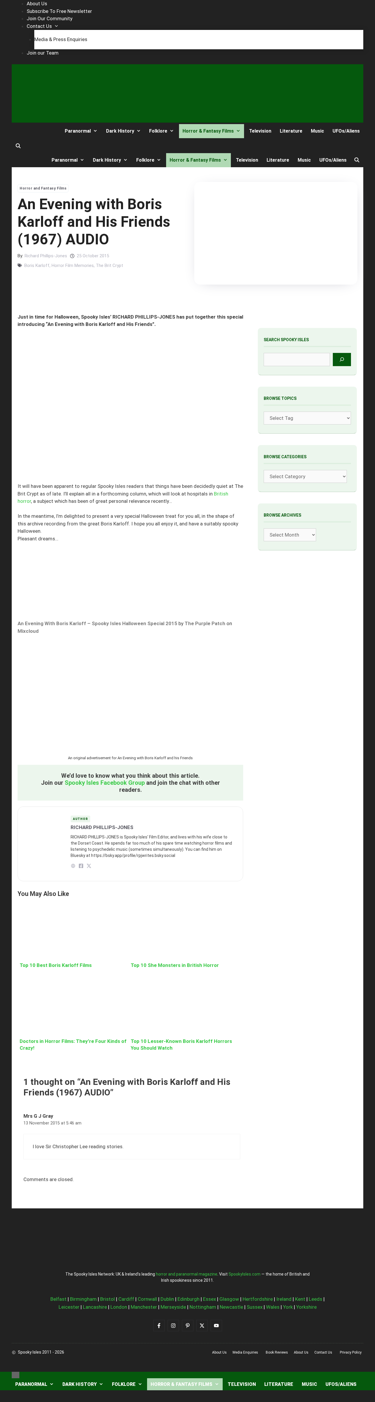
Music (317, 131)
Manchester (144, 1307)
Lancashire (95, 1307)
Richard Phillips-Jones (46, 255)
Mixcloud (28, 631)
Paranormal (78, 131)
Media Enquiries (245, 1352)
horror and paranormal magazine (186, 1274)
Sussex (254, 1307)
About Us (37, 3)
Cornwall (147, 1299)
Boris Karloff (37, 265)
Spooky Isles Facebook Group (105, 782)
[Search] (342, 359)
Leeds (315, 1299)
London (118, 1307)
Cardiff (126, 1299)
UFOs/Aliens (346, 131)
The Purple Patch (205, 623)
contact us (323, 1352)
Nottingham (203, 1307)
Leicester (69, 1307)
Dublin (167, 1299)
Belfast (58, 1299)
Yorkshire (306, 1307)
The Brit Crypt (109, 265)
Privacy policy (351, 1352)
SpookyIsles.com (244, 1274)
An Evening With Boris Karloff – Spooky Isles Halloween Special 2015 (97, 623)
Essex (209, 1299)
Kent (300, 1299)
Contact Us (39, 26)
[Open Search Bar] (18, 146)
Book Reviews (277, 1352)
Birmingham (83, 1299)
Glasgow (229, 1299)
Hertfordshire (258, 1299)
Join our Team (43, 53)
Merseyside (173, 1307)
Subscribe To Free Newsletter (59, 11)
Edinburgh (189, 1299)
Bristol (107, 1299)
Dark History (120, 131)
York (288, 1307)
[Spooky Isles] (33, 131)
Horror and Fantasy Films (43, 188)
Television (260, 131)
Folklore (158, 131)
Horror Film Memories (73, 265)
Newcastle (231, 1307)
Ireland (284, 1299)
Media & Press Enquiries (60, 39)
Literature (291, 131)
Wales (272, 1307)
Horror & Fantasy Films (208, 131)
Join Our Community (49, 18)
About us (219, 1352)
